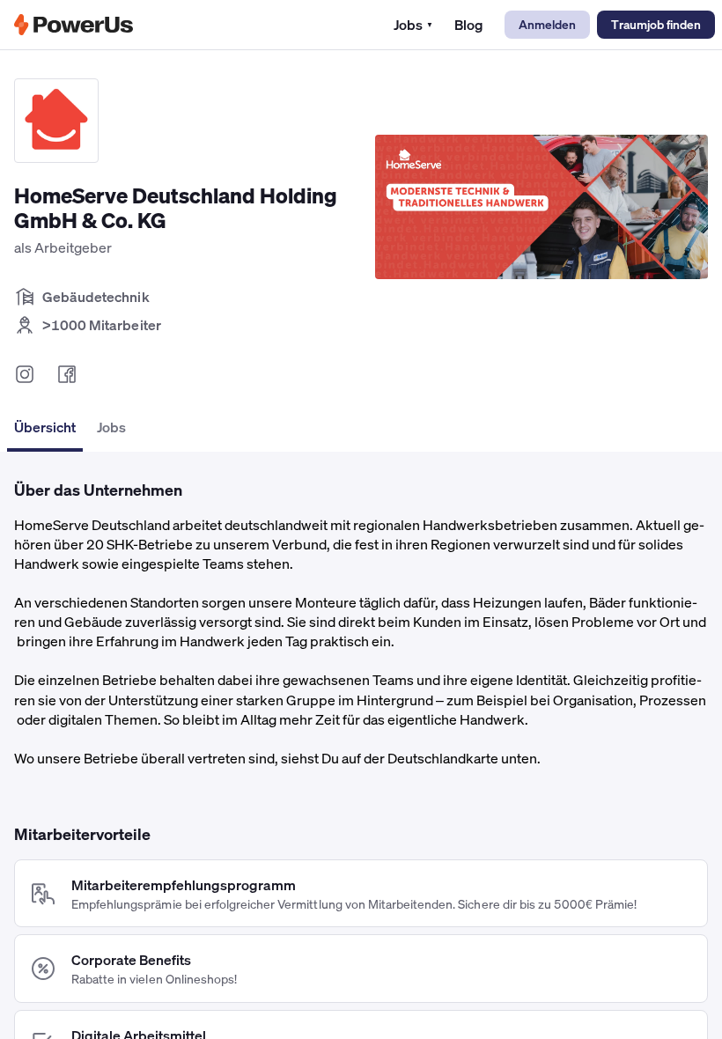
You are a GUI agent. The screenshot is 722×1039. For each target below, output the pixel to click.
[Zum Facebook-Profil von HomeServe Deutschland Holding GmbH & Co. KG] (66, 374)
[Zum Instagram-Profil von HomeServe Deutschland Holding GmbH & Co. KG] (24, 374)
